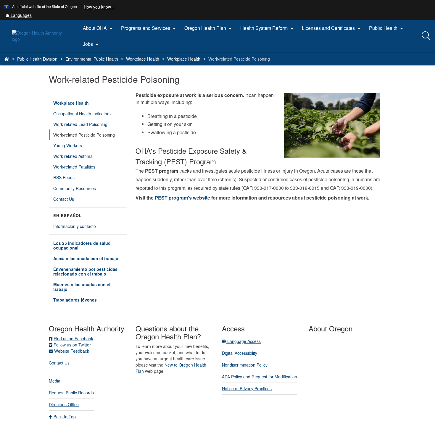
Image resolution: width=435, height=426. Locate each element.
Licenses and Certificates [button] (332, 28)
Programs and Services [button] (149, 28)
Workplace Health (142, 59)
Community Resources (74, 188)
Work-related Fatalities (74, 167)
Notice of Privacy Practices (247, 388)
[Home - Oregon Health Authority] (6, 59)
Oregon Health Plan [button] (208, 28)
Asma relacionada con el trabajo (85, 258)
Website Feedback (71, 351)
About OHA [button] (98, 28)
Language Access (243, 341)
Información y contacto (74, 226)
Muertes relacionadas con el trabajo (81, 286)
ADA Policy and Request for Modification (259, 377)
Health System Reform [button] (267, 28)
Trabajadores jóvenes (75, 300)
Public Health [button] (387, 28)
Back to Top (64, 416)
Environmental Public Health (91, 59)
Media (54, 381)
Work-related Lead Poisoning (80, 124)
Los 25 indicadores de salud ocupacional (82, 245)
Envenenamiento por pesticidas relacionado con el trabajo (85, 271)
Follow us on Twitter (72, 345)
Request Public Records (71, 393)
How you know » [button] (99, 7)
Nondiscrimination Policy (245, 365)
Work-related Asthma (73, 156)
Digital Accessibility (239, 353)
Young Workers (67, 145)
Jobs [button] (91, 44)
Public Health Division (37, 59)
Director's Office (64, 404)
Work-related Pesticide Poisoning (84, 135)
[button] (19, 15)
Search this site (68, 66)
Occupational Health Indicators (82, 113)
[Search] (426, 36)
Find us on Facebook (73, 338)
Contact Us (63, 199)
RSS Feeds (64, 177)
